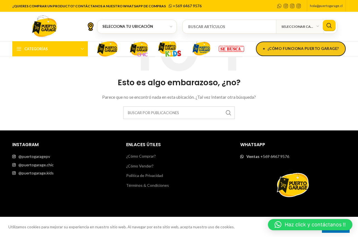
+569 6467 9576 (187, 5)
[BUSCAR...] (329, 25)
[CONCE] (201, 48)
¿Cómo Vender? (140, 166)
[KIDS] (170, 48)
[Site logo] (44, 26)
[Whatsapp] (279, 5)
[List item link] (65, 156)
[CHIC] (139, 48)
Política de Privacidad (144, 175)
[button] (310, 224)
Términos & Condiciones (147, 185)
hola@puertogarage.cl (326, 6)
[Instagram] (285, 5)
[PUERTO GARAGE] (107, 48)
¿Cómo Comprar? (141, 156)
